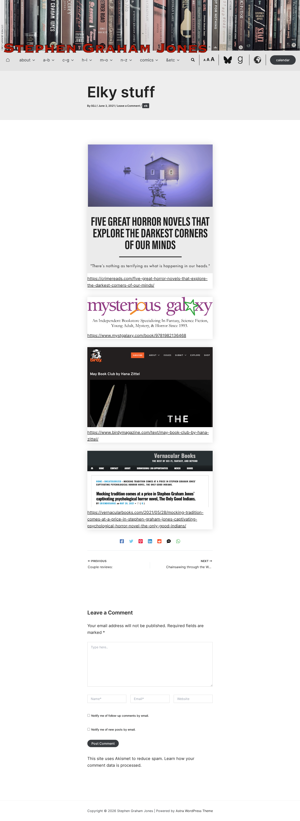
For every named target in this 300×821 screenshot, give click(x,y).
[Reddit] (159, 540)
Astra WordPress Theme (194, 811)
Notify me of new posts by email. (113, 729)
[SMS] (169, 540)
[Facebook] (122, 540)
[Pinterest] (141, 540)
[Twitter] (131, 540)
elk (146, 105)
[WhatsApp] (178, 540)
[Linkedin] (150, 540)
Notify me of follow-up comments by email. (120, 715)
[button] (32, 60)
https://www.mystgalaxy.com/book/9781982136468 (136, 335)
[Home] (7, 60)
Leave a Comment (128, 105)
